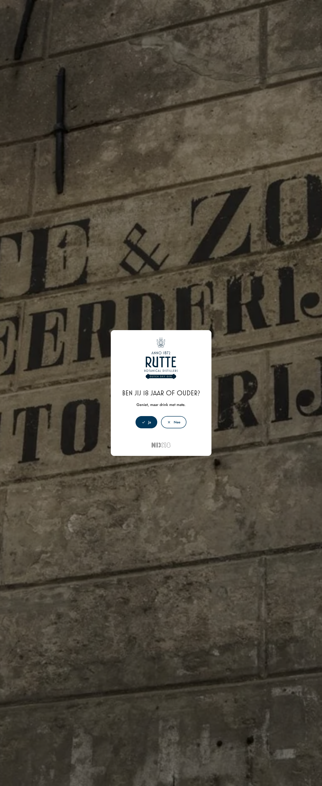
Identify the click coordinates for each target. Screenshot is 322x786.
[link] (173, 422)
